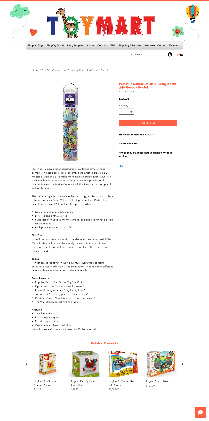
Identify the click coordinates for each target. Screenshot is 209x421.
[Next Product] (183, 364)
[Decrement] (122, 111)
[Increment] (132, 111)
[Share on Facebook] (121, 166)
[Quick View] (48, 364)
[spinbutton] (127, 111)
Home (35, 70)
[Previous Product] (26, 364)
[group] (104, 376)
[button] (75, 45)
